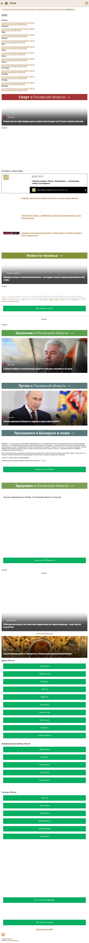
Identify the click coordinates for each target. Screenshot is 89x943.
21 (4, 24)
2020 (47, 9)
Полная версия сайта (44, 929)
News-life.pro (44, 765)
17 (29, 23)
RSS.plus (44, 682)
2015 (25, 9)
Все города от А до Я (44, 308)
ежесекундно (75, 299)
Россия (17, 301)
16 (27, 23)
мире (57, 299)
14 (23, 23)
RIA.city (45, 689)
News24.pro (44, 836)
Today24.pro (44, 813)
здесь (23, 299)
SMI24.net (44, 697)
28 (20, 24)
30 (24, 24)
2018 (38, 9)
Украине (51, 299)
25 (13, 24)
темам (61, 299)
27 (17, 24)
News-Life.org (44, 712)
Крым (8, 301)
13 (20, 23)
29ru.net (44, 798)
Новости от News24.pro (44, 469)
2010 (4, 9)
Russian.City (44, 772)
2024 (64, 9)
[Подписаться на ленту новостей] (3, 934)
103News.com (44, 674)
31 (26, 24)
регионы (4, 301)
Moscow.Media (44, 829)
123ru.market (45, 805)
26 (15, 24)
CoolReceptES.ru (44, 735)
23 (9, 24)
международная (14, 443)
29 (22, 24)
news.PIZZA (44, 705)
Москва (12, 301)
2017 (34, 9)
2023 (60, 9)
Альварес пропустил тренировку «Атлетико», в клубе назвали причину (49, 198)
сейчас (41, 299)
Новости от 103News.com (44, 560)
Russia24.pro (44, 780)
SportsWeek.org (44, 821)
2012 (12, 9)
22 (7, 24)
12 (18, 23)
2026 (73, 9)
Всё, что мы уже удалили (44, 900)
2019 (42, 9)
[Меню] (86, 3)
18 (31, 23)
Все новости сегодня (44, 922)
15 (25, 23)
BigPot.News (45, 749)
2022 (56, 9)
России (46, 299)
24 (11, 24)
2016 (29, 9)
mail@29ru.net (15, 940)
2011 (8, 9)
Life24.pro (44, 757)
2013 (16, 9)
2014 (21, 9)
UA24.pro (44, 728)
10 (14, 23)
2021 (51, 9)
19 (33, 23)
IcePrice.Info (44, 720)
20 (2, 24)
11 (16, 23)
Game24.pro (44, 666)
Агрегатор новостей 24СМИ (44, 633)
